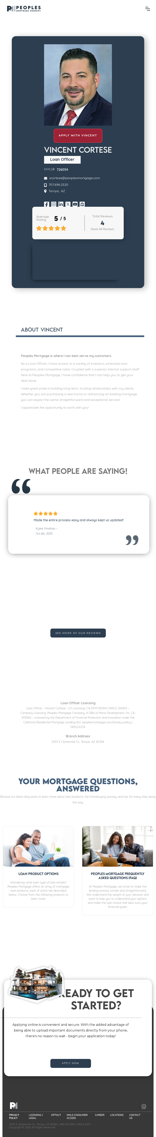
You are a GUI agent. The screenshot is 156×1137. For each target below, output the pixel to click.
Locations (117, 1115)
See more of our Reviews (78, 632)
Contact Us (134, 1117)
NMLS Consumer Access (77, 1117)
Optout (56, 1115)
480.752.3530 (67, 1124)
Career (99, 1115)
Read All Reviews (102, 229)
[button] (147, 9)
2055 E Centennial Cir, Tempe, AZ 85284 (33, 1124)
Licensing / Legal (36, 1117)
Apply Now (70, 1063)
